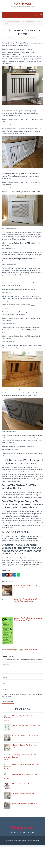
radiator (35, 649)
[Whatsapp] (18, 575)
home (30, 649)
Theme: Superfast (33, 840)
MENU (40, 15)
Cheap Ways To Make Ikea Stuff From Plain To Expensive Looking (27, 600)
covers (26, 649)
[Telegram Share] (14, 575)
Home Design (12, 649)
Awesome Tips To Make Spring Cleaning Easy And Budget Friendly (28, 619)
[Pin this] (11, 575)
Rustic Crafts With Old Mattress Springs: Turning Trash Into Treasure (27, 587)
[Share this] (3, 575)
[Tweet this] (7, 575)
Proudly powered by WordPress (16, 840)
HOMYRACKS (22, 4)
